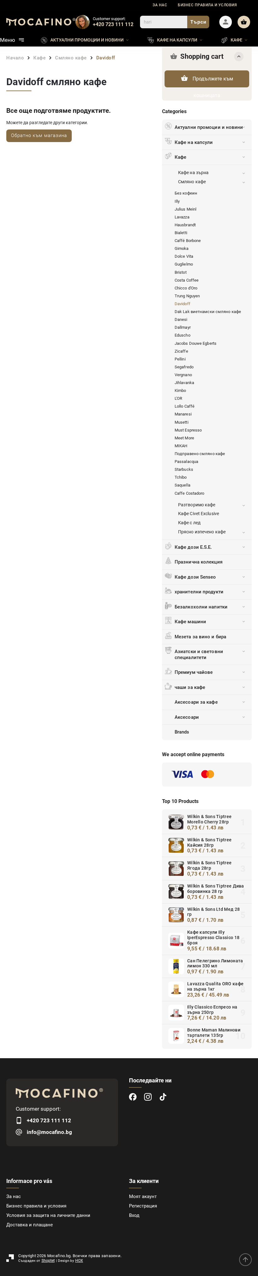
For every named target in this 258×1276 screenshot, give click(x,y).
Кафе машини (190, 621)
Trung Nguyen (187, 296)
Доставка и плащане (29, 1225)
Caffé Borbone (188, 240)
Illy (177, 201)
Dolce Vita (184, 256)
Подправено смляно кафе (200, 453)
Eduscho (182, 335)
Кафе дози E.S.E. (193, 547)
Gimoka (182, 248)
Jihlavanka (184, 382)
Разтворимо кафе (197, 504)
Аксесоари (187, 717)
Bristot (181, 272)
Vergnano (183, 374)
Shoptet (48, 1260)
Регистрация (143, 1206)
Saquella (182, 485)
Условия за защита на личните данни (48, 1215)
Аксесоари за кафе (196, 702)
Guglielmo (184, 264)
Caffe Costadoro (190, 493)
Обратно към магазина (39, 135)
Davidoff (182, 303)
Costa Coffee (187, 280)
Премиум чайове (194, 672)
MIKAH (181, 445)
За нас (160, 5)
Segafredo (184, 367)
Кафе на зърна (193, 172)
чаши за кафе (190, 687)
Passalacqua (186, 461)
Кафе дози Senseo (195, 577)
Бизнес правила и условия (207, 5)
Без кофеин (186, 193)
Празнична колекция (198, 562)
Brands (182, 732)
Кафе (180, 157)
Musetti (181, 422)
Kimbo (180, 390)
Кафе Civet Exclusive (198, 513)
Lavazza (182, 217)
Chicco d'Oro (186, 288)
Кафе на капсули (194, 142)
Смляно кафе (192, 181)
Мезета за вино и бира (200, 637)
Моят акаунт (143, 1196)
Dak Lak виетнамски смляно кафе (208, 311)
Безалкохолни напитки (201, 607)
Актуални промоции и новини (209, 127)
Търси (198, 22)
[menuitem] (89, 40)
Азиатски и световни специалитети (199, 654)
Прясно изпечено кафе (202, 531)
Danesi (181, 319)
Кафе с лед (189, 522)
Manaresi (183, 414)
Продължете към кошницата (213, 81)
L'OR (178, 398)
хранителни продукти (199, 592)
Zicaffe (181, 351)
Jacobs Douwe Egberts (195, 343)
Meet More (184, 438)
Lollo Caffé (184, 406)
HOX (79, 1260)
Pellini (180, 359)
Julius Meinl (185, 209)
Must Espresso (188, 430)
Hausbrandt (185, 225)
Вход (134, 1215)
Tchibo (181, 477)
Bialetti (181, 232)
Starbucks (184, 469)
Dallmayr (183, 327)
